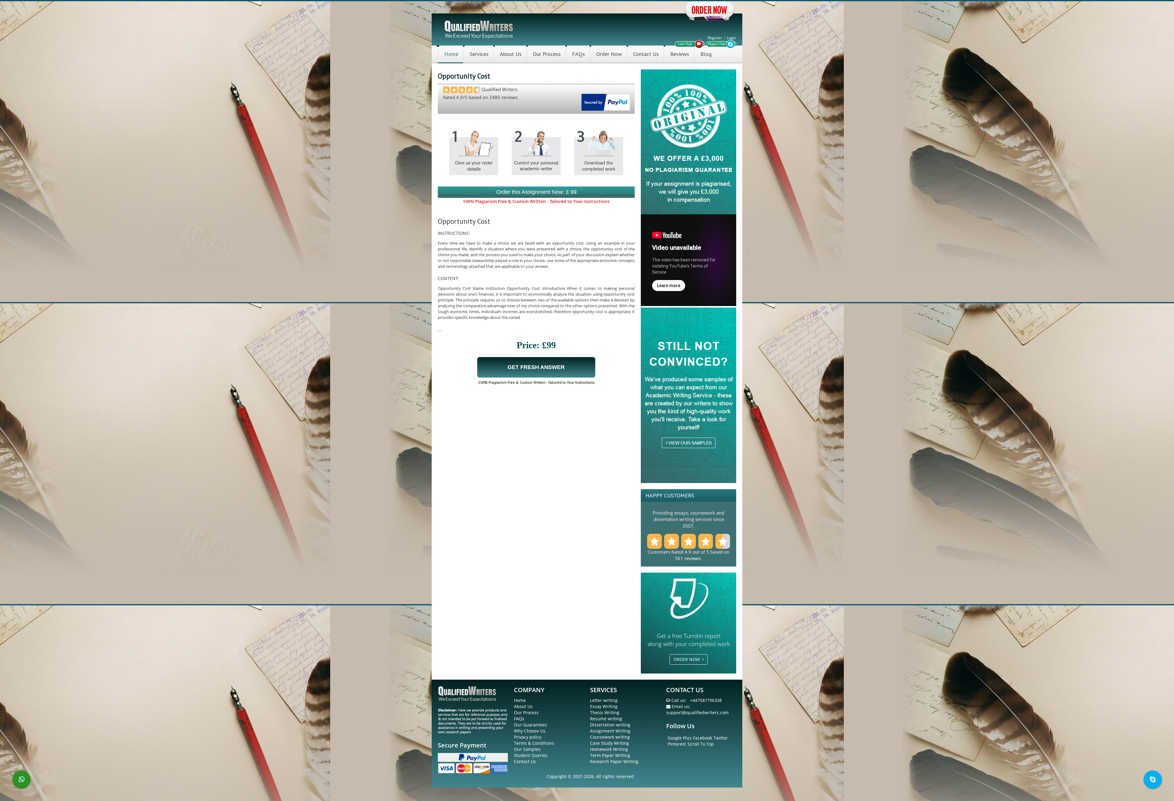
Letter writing (604, 700)
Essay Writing (604, 706)
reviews (693, 558)
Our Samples (527, 749)
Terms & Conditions (534, 743)
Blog (706, 53)
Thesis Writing (604, 712)
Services (479, 53)
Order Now (609, 53)
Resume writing (606, 719)
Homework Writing (609, 749)
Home (451, 53)
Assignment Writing (610, 731)
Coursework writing (610, 737)
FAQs (578, 53)
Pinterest (677, 744)
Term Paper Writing (610, 755)
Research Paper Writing (614, 761)
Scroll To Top (701, 744)
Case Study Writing (609, 743)
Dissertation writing (610, 725)
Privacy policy (527, 737)
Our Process (547, 53)
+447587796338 (706, 700)
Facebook (702, 738)
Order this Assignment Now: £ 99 (536, 192)
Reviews (679, 53)
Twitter (721, 738)
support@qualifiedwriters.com (697, 712)
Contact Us (646, 53)
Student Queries (531, 755)
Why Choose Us (529, 731)
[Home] (479, 29)
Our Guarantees (530, 725)
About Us (511, 53)
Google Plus (680, 738)
